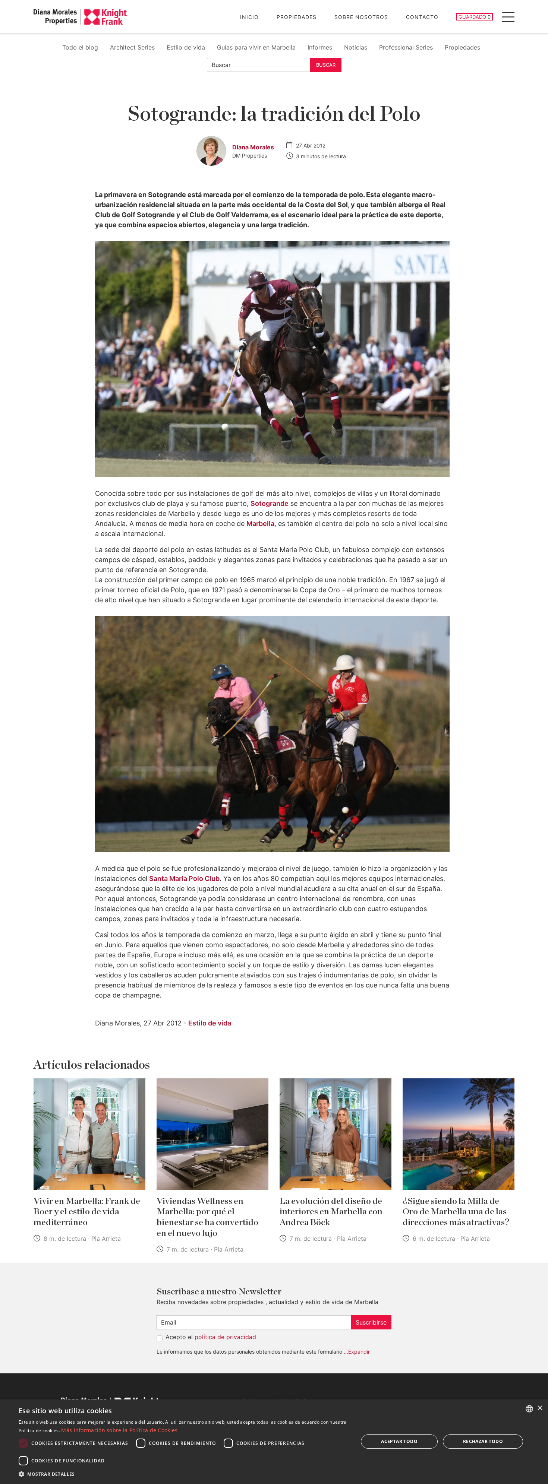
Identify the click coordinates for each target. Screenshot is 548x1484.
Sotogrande (270, 503)
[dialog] (274, 1441)
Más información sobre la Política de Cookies (119, 1430)
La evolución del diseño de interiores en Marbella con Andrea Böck (331, 1212)
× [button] (539, 1408)
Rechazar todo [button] (483, 1441)
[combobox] (529, 1408)
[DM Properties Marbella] (80, 17)
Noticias (355, 47)
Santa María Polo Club (184, 878)
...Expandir (357, 1351)
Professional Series (406, 47)
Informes (320, 47)
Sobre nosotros (361, 17)
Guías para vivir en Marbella (256, 47)
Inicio (249, 17)
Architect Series (132, 47)
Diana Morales (253, 147)
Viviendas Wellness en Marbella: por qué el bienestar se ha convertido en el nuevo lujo (207, 1217)
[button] (183, 1473)
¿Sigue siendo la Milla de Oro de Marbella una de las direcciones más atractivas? (456, 1212)
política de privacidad (225, 1337)
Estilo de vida (186, 47)
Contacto (422, 17)
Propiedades (296, 17)
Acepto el (211, 1337)
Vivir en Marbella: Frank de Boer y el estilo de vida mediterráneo (87, 1212)
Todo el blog (80, 47)
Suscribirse (371, 1322)
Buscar (326, 65)
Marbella (260, 523)
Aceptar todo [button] (399, 1441)
